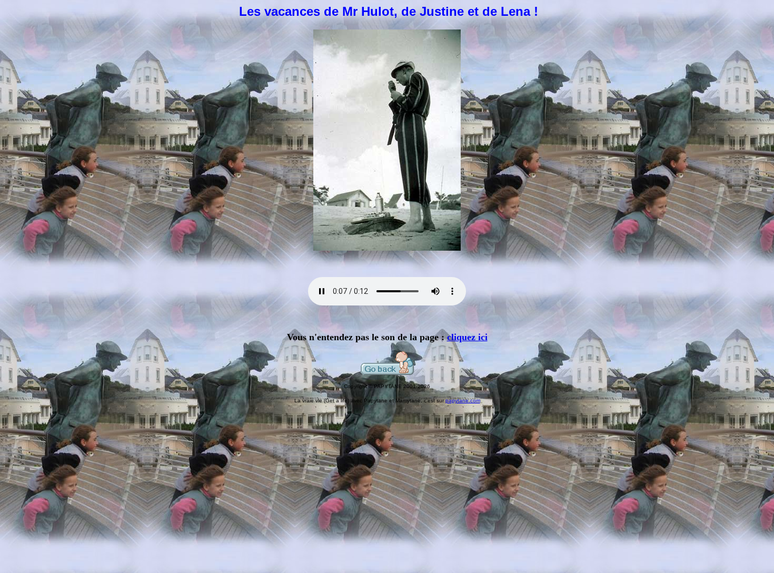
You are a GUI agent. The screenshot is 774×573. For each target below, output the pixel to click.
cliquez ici (467, 337)
